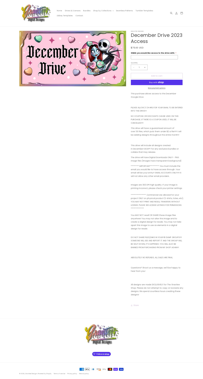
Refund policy (84, 374)
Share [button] (136, 305)
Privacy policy (72, 374)
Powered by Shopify (45, 374)
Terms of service (59, 374)
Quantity (134, 63)
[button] (103, 10)
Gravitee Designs (31, 374)
